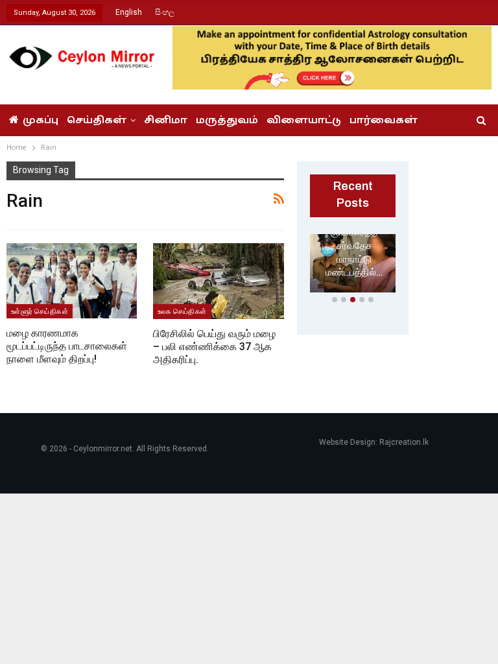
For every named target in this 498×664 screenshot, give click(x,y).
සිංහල (164, 12)
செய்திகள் (96, 120)
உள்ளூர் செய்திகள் (39, 311)
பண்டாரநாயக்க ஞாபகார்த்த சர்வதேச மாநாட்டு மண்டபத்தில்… (354, 246)
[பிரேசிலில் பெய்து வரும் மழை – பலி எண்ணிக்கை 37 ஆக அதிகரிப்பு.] (218, 281)
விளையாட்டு (304, 120)
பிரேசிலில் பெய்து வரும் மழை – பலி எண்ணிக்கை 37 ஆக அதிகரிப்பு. (214, 346)
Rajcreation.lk (404, 442)
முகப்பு (40, 120)
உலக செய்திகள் (182, 311)
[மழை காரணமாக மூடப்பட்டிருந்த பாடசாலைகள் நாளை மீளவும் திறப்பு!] (71, 281)
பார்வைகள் (384, 120)
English (128, 12)
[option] (353, 266)
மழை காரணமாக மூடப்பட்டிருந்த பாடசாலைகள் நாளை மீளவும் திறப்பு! (66, 346)
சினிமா (165, 120)
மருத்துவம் (227, 120)
